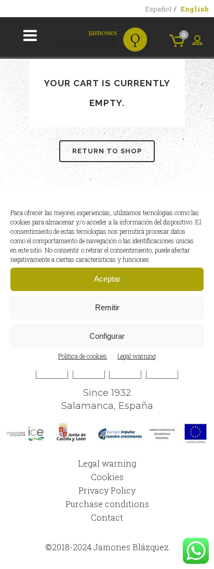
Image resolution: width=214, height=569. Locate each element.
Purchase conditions (107, 503)
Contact (107, 517)
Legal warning (136, 356)
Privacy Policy (107, 490)
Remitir (107, 307)
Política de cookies (82, 356)
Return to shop (107, 151)
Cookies (107, 476)
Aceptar (107, 278)
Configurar (107, 336)
